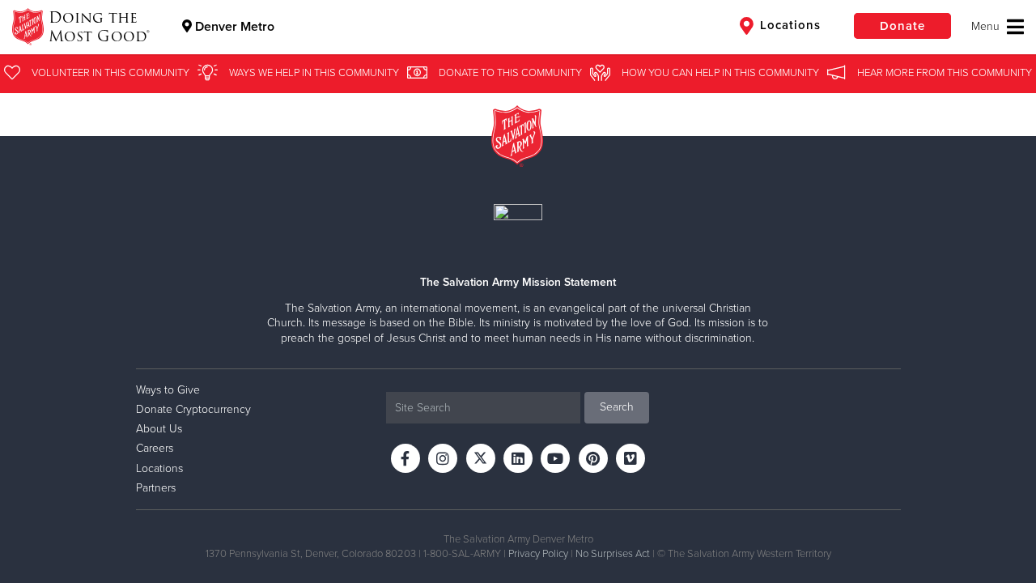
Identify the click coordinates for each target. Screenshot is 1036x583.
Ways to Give (168, 390)
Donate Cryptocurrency (193, 409)
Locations (788, 25)
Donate (902, 26)
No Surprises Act (612, 553)
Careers (154, 448)
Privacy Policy (538, 553)
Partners (156, 488)
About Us (159, 429)
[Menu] (997, 26)
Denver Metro (233, 27)
